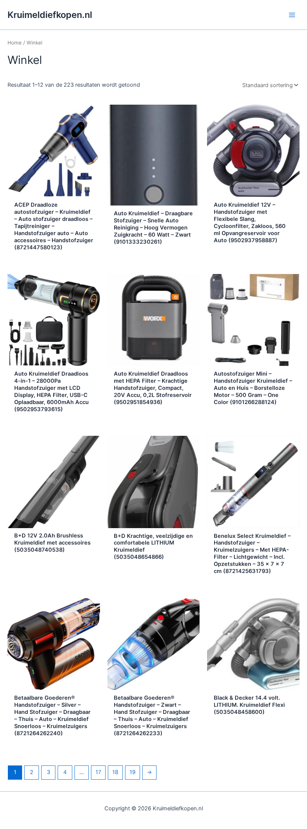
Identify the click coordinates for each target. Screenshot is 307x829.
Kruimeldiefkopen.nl (49, 14)
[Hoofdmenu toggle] (292, 14)
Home (14, 43)
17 (98, 772)
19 (133, 772)
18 (115, 772)
